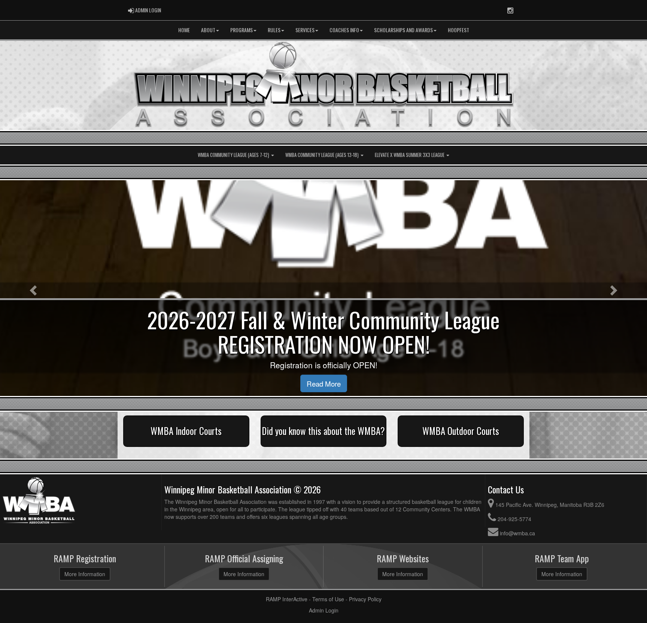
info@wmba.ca (517, 533)
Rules (274, 30)
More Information (84, 574)
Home (184, 30)
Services (305, 30)
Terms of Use (328, 599)
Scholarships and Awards (403, 30)
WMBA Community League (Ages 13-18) (322, 154)
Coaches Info (344, 30)
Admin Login (323, 610)
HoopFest (458, 30)
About (208, 30)
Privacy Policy (365, 599)
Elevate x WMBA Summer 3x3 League (410, 154)
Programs (241, 30)
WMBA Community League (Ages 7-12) (234, 154)
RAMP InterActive (286, 599)
